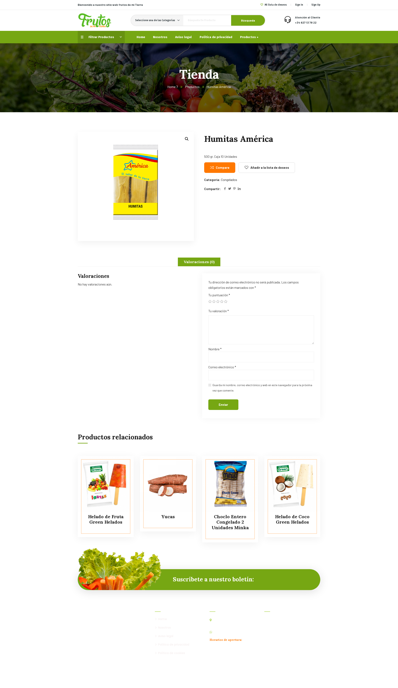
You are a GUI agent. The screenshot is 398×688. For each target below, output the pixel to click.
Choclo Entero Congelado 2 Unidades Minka (230, 522)
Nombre (215, 349)
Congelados (229, 180)
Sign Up (315, 4)
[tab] (199, 262)
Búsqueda (248, 20)
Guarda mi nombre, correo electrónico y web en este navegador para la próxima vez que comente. (262, 387)
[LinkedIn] (239, 189)
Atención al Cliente (307, 17)
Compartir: (212, 189)
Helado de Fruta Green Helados (106, 519)
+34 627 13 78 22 (306, 22)
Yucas (168, 516)
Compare (222, 167)
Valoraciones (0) (199, 261)
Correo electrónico (222, 367)
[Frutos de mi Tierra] (95, 20)
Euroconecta (251, 683)
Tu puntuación (219, 295)
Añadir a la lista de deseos (269, 167)
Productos (192, 87)
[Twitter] (229, 189)
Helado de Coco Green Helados (292, 519)
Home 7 (172, 87)
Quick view (123, 484)
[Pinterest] (234, 189)
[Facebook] (224, 189)
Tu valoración (218, 311)
